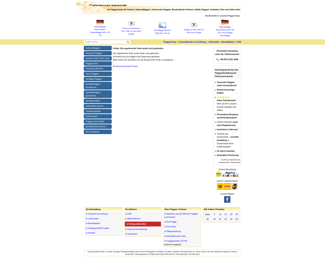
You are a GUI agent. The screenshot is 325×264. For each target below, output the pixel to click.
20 (231, 214)
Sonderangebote (93, 111)
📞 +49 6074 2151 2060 (227, 59)
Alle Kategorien (93, 132)
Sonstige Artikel (93, 101)
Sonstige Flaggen (94, 79)
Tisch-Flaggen (92, 74)
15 (225, 214)
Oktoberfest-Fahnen (97, 126)
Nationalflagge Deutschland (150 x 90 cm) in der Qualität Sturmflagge (225, 31)
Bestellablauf (228, 42)
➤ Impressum (131, 234)
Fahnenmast (91, 116)
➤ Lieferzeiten (92, 219)
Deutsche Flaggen (94, 53)
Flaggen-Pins (92, 63)
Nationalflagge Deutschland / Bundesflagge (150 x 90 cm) (100, 31)
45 (225, 219)
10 (220, 214)
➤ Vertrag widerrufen (136, 224)
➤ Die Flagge (170, 222)
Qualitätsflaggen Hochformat (93, 85)
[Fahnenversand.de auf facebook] (227, 199)
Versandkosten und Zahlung (192, 42)
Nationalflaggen (93, 48)
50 (231, 219)
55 (237, 219)
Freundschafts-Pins (94, 68)
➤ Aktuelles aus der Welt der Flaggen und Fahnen (181, 215)
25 (237, 214)
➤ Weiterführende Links (175, 236)
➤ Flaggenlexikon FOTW (175, 241)
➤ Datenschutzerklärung (136, 229)
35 (214, 219)
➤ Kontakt (90, 233)
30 (207, 219)
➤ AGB (128, 214)
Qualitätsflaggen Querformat (93, 94)
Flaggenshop (169, 42)
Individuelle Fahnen (95, 106)
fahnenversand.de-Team (127, 66)
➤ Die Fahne (170, 227)
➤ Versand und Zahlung (97, 214)
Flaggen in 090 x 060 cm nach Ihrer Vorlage (194, 31)
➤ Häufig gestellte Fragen (97, 228)
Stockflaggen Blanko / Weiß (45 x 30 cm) (162, 31)
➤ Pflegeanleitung (172, 231)
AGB (239, 42)
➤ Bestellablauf (93, 223)
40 (220, 219)
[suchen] (128, 42)
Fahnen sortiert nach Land (97, 58)
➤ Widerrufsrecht (132, 219)
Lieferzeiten (213, 42)
